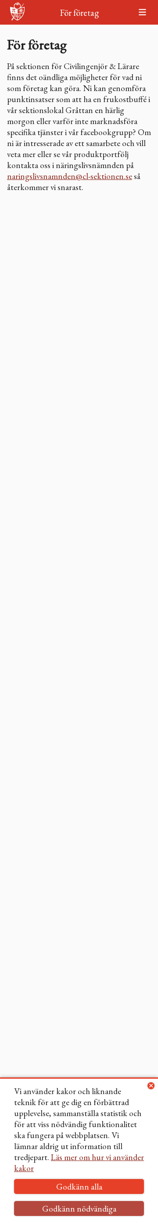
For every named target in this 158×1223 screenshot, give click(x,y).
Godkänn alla (79, 1186)
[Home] (17, 12)
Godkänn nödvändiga (79, 1208)
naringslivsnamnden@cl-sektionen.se (69, 176)
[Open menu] (142, 13)
